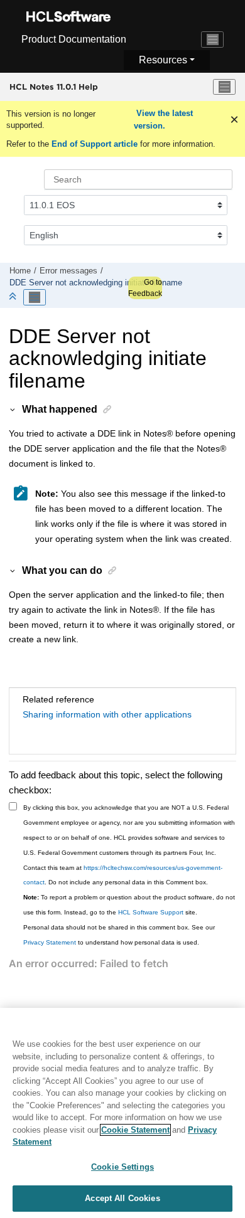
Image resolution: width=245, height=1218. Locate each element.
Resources (163, 60)
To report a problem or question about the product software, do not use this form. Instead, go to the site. (129, 905)
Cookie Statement (135, 1130)
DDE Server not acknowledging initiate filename (95, 282)
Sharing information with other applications (107, 714)
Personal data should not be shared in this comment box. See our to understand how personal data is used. (119, 935)
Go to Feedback (145, 288)
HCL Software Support (150, 912)
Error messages (68, 271)
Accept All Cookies (122, 1198)
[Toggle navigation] (212, 39)
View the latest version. (163, 119)
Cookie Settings (122, 1167)
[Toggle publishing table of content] (34, 297)
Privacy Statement (49, 942)
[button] (13, 409)
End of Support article (94, 144)
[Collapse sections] (13, 297)
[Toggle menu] (224, 87)
